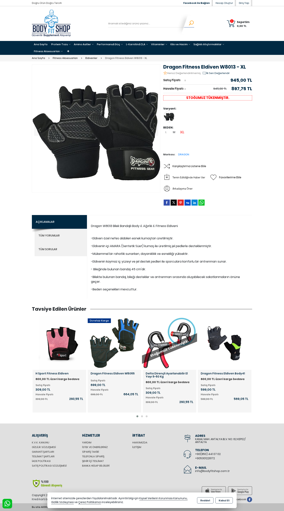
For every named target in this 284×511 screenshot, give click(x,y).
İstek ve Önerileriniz (95, 447)
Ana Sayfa (40, 44)
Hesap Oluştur (224, 3)
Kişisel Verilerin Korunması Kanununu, (163, 498)
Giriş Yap (244, 3)
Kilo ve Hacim (179, 44)
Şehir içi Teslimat (93, 461)
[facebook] (167, 202)
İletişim (136, 447)
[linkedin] (194, 202)
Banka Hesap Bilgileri (96, 466)
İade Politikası (41, 461)
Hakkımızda (139, 442)
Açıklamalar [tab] (45, 222)
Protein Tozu (59, 44)
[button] (137, 416)
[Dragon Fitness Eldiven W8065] (77, 343)
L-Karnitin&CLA (135, 44)
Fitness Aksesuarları (47, 51)
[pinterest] (181, 202)
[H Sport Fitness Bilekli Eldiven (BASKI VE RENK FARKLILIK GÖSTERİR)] (242, 343)
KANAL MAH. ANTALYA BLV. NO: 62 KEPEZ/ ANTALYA (220, 440)
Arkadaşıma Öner (183, 188)
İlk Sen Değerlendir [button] (218, 73)
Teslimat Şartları (43, 456)
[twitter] (174, 203)
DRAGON (183, 154)
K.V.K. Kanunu (40, 442)
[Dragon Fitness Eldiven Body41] (187, 343)
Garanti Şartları (43, 452)
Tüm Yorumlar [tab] (49, 235)
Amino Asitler (82, 44)
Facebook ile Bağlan (196, 3)
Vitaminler (158, 44)
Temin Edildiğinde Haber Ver (189, 177)
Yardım (86, 442)
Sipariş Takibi (90, 452)
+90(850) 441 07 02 (208, 454)
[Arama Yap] (189, 23)
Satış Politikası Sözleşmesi (49, 466)
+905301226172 (205, 458)
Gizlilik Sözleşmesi (44, 447)
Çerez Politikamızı (89, 502)
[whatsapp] (201, 203)
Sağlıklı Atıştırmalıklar (207, 44)
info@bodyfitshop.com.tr (212, 471)
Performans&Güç (108, 44)
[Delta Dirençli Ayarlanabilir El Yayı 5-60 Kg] (132, 343)
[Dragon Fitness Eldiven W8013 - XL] (96, 129)
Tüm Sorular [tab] (47, 249)
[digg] (188, 202)
